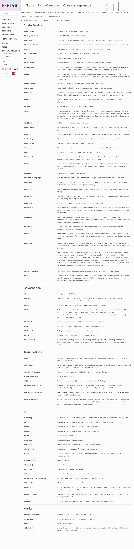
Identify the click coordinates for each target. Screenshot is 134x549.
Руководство (7, 56)
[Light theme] (6, 73)
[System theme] (13, 73)
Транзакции (6, 59)
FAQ (67, 20)
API (4, 61)
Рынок (5, 64)
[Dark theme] (10, 73)
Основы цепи (7, 53)
